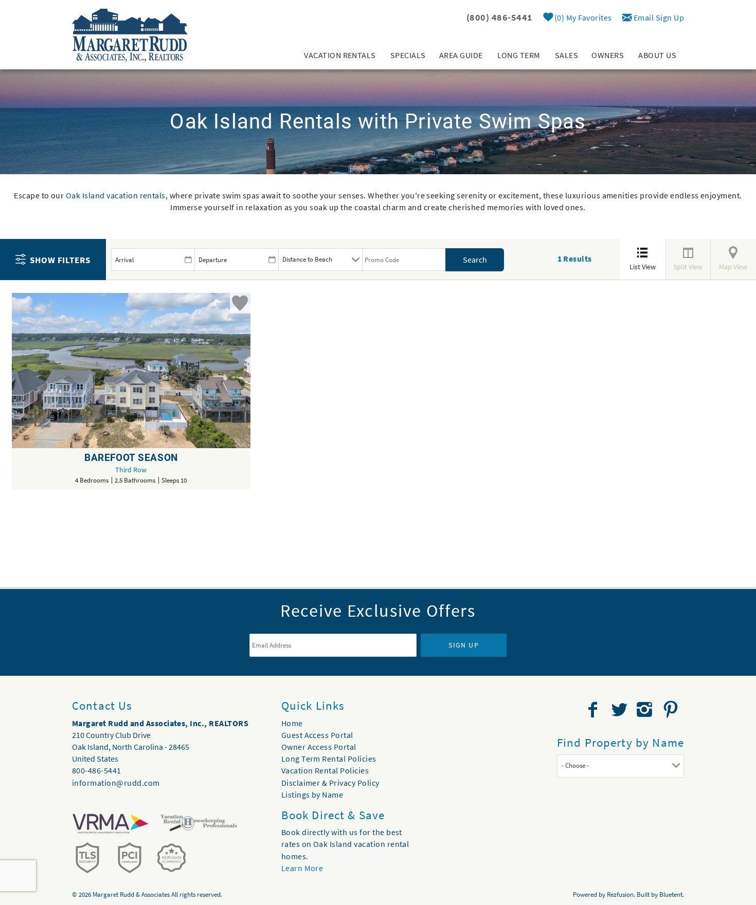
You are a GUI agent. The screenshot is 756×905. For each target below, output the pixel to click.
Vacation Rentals (340, 55)
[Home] (130, 34)
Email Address (276, 626)
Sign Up (463, 645)
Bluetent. (671, 894)
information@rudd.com (116, 783)
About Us (657, 55)
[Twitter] (620, 710)
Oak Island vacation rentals (116, 195)
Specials (408, 55)
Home (292, 723)
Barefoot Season (131, 458)
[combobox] (620, 766)
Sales (566, 55)
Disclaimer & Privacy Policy (330, 783)
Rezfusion (620, 894)
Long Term (519, 55)
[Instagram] (646, 710)
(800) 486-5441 (499, 17)
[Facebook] (594, 710)
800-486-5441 (96, 770)
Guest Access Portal (317, 735)
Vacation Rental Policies (325, 770)
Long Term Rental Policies (328, 758)
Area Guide (461, 55)
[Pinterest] (672, 710)
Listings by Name (312, 794)
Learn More (302, 868)
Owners (607, 55)
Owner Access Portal (318, 747)
